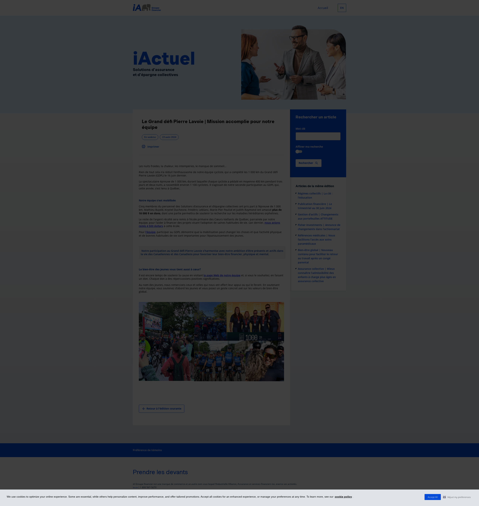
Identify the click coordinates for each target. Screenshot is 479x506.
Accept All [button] (433, 497)
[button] (457, 497)
